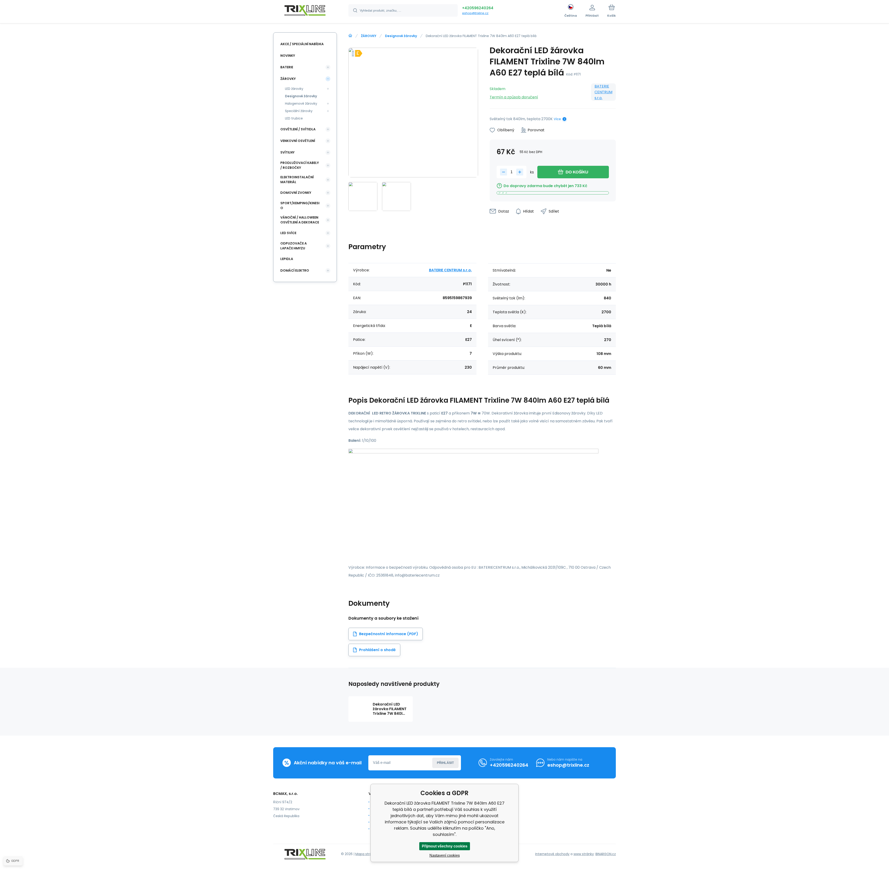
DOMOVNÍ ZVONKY (295, 192)
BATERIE (286, 67)
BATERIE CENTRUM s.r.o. (603, 92)
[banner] (305, 11)
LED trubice (294, 118)
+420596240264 (477, 8)
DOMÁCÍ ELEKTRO (294, 270)
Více (557, 119)
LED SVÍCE (288, 233)
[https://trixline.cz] (350, 36)
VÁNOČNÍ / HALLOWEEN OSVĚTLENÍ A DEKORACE (299, 220)
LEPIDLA (286, 259)
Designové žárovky (401, 36)
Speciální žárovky (299, 111)
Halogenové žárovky (301, 103)
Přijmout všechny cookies (444, 846)
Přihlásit (445, 763)
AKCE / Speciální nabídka (302, 44)
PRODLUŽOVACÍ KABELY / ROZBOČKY (299, 165)
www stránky (583, 854)
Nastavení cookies (444, 855)
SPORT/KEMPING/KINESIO (299, 205)
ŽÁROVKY (368, 36)
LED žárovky (294, 88)
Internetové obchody (552, 854)
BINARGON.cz (605, 854)
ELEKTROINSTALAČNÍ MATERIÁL (297, 179)
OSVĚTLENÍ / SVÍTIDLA (298, 129)
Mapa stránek (366, 854)
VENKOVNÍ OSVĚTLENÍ (297, 140)
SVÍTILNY (287, 152)
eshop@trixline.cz (475, 13)
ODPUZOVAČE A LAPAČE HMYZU (293, 246)
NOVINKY (287, 55)
